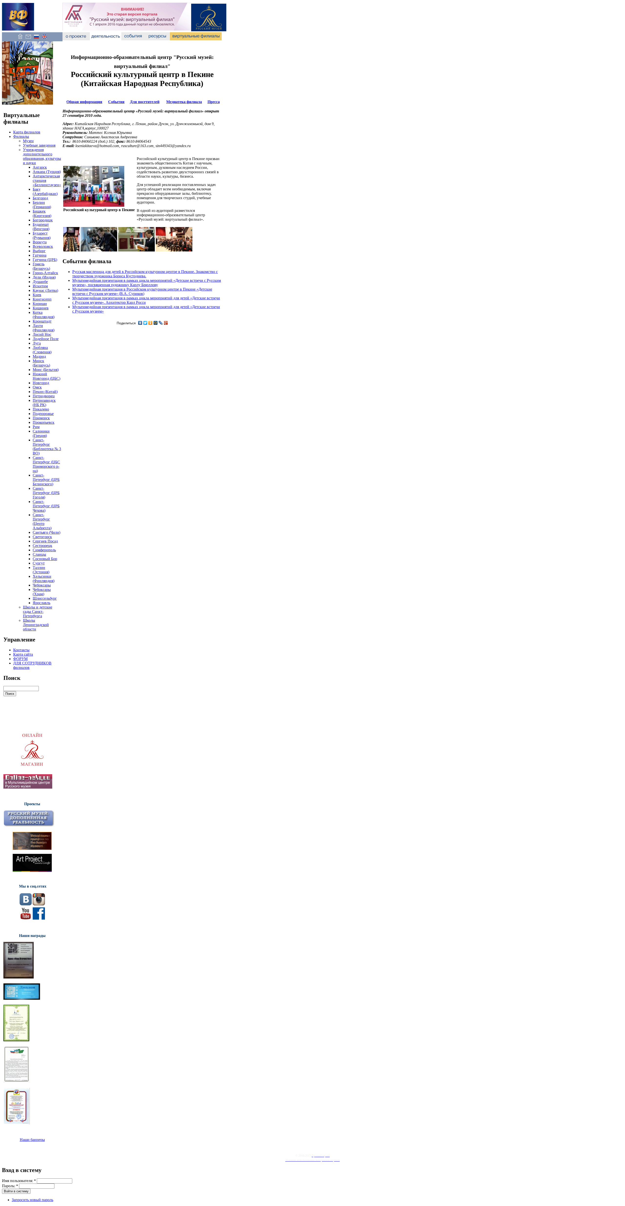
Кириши (40, 304)
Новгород (41, 383)
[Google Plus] (165, 323)
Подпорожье (43, 414)
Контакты (21, 650)
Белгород (40, 198)
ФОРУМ (20, 659)
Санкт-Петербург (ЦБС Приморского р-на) (46, 464)
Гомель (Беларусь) (41, 266)
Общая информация (84, 102)
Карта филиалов (26, 132)
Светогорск (42, 537)
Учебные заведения (39, 145)
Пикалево (41, 409)
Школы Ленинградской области (36, 624)
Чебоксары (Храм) (42, 591)
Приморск (41, 418)
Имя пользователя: (19, 1181)
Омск (37, 387)
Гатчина (39, 255)
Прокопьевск (43, 422)
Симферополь (44, 550)
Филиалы (21, 136)
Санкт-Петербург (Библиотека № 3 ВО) (47, 446)
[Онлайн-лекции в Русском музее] (27, 787)
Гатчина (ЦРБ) (45, 260)
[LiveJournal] (160, 323)
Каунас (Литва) (45, 290)
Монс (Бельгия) (46, 370)
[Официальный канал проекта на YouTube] (26, 918)
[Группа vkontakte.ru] (26, 904)
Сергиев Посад (45, 541)
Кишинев (41, 308)
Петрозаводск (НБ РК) (44, 402)
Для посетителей (144, 102)
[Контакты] (28, 39)
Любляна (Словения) (42, 350)
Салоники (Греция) (41, 433)
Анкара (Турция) (47, 172)
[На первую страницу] (20, 39)
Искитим (40, 286)
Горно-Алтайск (45, 273)
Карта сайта (23, 654)
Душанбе (40, 282)
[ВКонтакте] (140, 323)
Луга (37, 343)
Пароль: (10, 1186)
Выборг (39, 251)
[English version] (44, 39)
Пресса (214, 102)
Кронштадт (42, 321)
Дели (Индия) (44, 277)
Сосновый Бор (45, 559)
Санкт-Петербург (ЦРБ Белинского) (46, 479)
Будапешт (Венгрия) (41, 226)
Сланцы (39, 554)
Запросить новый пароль (32, 1200)
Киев (37, 295)
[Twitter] (145, 323)
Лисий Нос (42, 334)
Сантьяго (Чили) (46, 532)
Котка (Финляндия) (43, 314)
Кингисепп (42, 299)
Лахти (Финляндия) (43, 328)
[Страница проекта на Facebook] (39, 918)
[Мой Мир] (155, 323)
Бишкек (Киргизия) (42, 213)
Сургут (39, 563)
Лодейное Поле (46, 339)
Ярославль (41, 603)
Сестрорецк (42, 545)
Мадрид (39, 356)
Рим (36, 427)
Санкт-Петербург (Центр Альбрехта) (42, 521)
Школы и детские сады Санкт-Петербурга (37, 611)
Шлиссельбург (45, 598)
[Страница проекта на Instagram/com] (39, 904)
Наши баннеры (32, 1140)
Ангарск (40, 167)
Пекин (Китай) (45, 392)
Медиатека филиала (184, 102)
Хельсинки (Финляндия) (43, 578)
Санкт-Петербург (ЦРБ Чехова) (46, 506)
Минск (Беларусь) (41, 363)
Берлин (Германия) (42, 204)
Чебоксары (42, 585)
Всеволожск (43, 246)
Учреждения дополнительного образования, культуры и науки (42, 156)
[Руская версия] (36, 39)
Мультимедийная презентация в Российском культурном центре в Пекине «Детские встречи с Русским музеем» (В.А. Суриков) (142, 291)
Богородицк (43, 220)
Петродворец (44, 396)
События (116, 102)
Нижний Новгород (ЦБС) (46, 376)
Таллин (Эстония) (41, 569)
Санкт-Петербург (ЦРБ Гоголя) (46, 492)
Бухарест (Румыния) (42, 235)
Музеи (28, 141)
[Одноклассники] (150, 323)
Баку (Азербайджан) (45, 191)
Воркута (40, 242)
